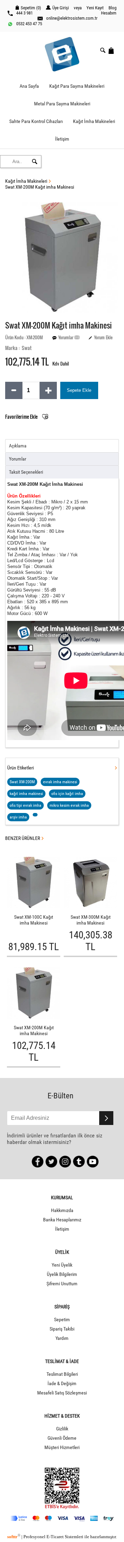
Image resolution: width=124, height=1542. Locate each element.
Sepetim (62, 1320)
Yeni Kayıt (95, 7)
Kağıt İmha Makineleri (94, 121)
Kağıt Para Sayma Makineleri (76, 86)
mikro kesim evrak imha (69, 805)
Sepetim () (31, 7)
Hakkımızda (62, 1210)
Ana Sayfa (29, 86)
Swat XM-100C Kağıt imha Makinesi (33, 920)
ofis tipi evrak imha (25, 805)
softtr (13, 1536)
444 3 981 (24, 13)
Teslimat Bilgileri (62, 1374)
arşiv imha (18, 817)
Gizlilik (62, 1429)
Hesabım (108, 13)
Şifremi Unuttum (62, 1284)
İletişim (62, 139)
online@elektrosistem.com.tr (71, 18)
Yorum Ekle (103, 337)
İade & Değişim (62, 1384)
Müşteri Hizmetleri (62, 1447)
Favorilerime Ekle (22, 416)
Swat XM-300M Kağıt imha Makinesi (91, 920)
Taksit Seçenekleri (26, 472)
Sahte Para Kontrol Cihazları (36, 121)
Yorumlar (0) (69, 337)
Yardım (62, 1338)
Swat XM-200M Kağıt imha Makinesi (39, 187)
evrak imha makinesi (60, 781)
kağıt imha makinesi (26, 793)
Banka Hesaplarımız (62, 1220)
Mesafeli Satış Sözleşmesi (62, 1393)
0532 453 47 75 (29, 23)
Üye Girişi (60, 7)
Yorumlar (17, 459)
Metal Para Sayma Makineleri (62, 104)
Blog (112, 7)
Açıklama (18, 446)
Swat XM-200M (22, 781)
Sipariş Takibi (62, 1329)
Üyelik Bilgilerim (62, 1274)
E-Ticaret (55, 1536)
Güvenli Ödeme (62, 1438)
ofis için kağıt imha (67, 793)
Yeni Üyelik (62, 1265)
